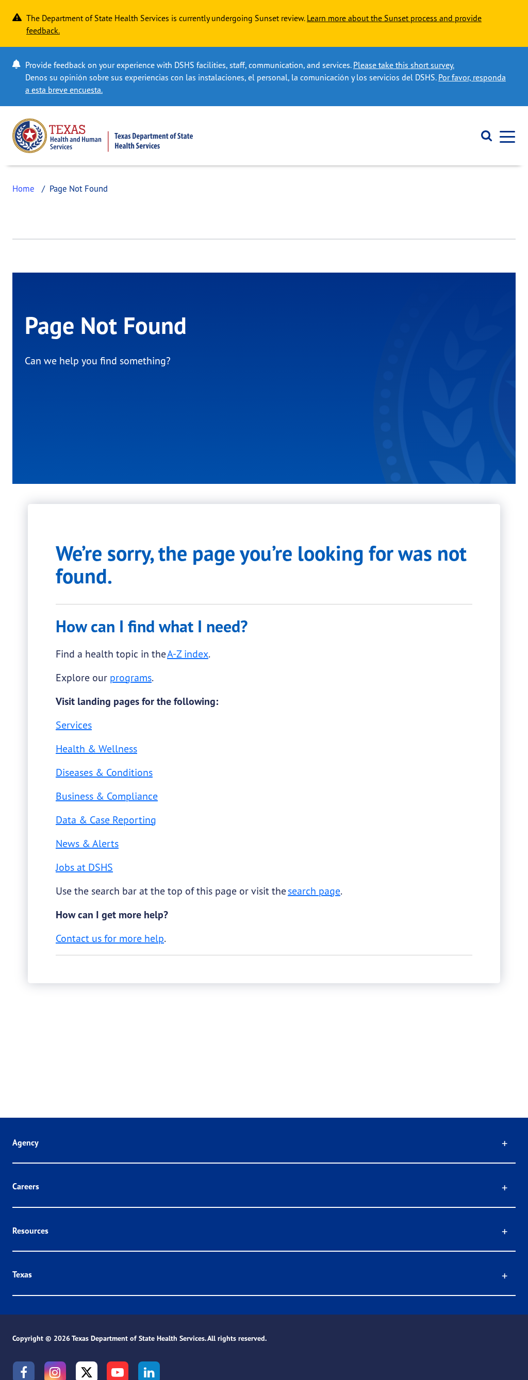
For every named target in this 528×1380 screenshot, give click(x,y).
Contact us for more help (110, 938)
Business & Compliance (107, 795)
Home (23, 188)
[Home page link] (102, 136)
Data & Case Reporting (106, 819)
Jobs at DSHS (84, 867)
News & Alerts (87, 843)
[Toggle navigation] (504, 136)
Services (74, 724)
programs (131, 677)
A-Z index (187, 653)
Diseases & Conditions (104, 772)
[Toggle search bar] (482, 136)
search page (314, 890)
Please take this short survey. (403, 65)
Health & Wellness (96, 748)
